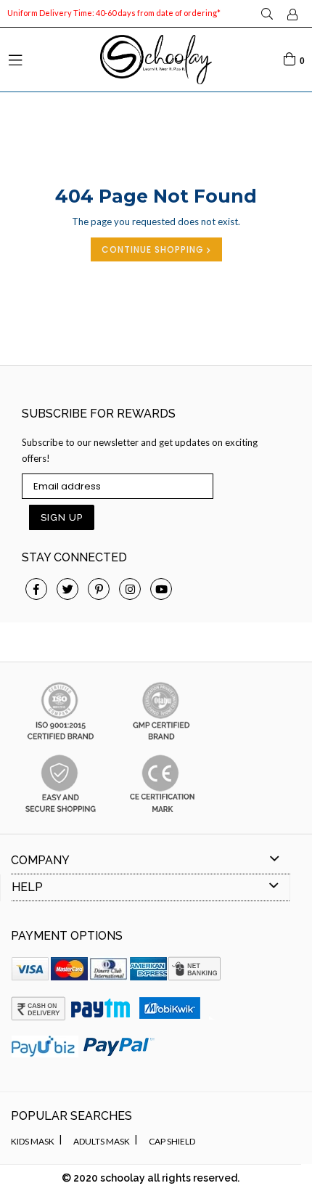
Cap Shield (172, 1141)
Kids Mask (32, 1141)
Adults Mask (101, 1141)
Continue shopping (154, 249)
